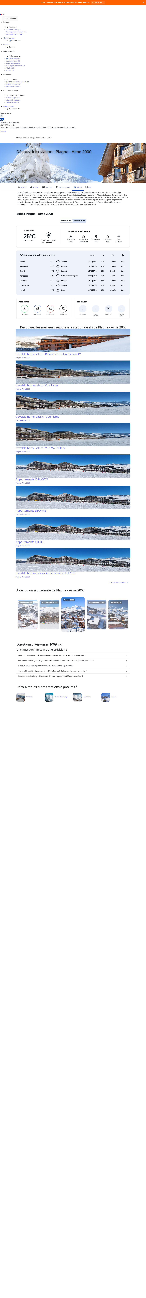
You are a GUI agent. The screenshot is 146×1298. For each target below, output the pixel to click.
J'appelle (3, 131)
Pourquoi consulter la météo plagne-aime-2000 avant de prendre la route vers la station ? (51, 655)
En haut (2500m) (79, 220)
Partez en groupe (12, 98)
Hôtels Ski (10, 70)
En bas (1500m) (66, 220)
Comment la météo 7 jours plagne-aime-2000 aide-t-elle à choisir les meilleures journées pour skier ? (56, 660)
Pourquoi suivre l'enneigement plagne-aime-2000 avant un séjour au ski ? (45, 666)
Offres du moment (13, 84)
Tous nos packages (13, 29)
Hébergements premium (15, 66)
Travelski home (14, 58)
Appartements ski (13, 61)
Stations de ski (21, 138)
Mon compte (11, 18)
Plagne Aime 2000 (37, 138)
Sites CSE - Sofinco (13, 100)
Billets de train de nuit (14, 34)
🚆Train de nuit (9, 38)
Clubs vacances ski (13, 63)
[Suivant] (133, 614)
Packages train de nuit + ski (16, 32)
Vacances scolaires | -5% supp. (17, 82)
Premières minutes (13, 86)
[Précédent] (13, 614)
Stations (6, 45)
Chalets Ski (10, 68)
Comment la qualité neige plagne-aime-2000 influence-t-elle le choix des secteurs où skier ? (52, 671)
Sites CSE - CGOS (12, 102)
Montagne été (8, 106)
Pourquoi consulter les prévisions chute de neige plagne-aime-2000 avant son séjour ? (50, 676)
